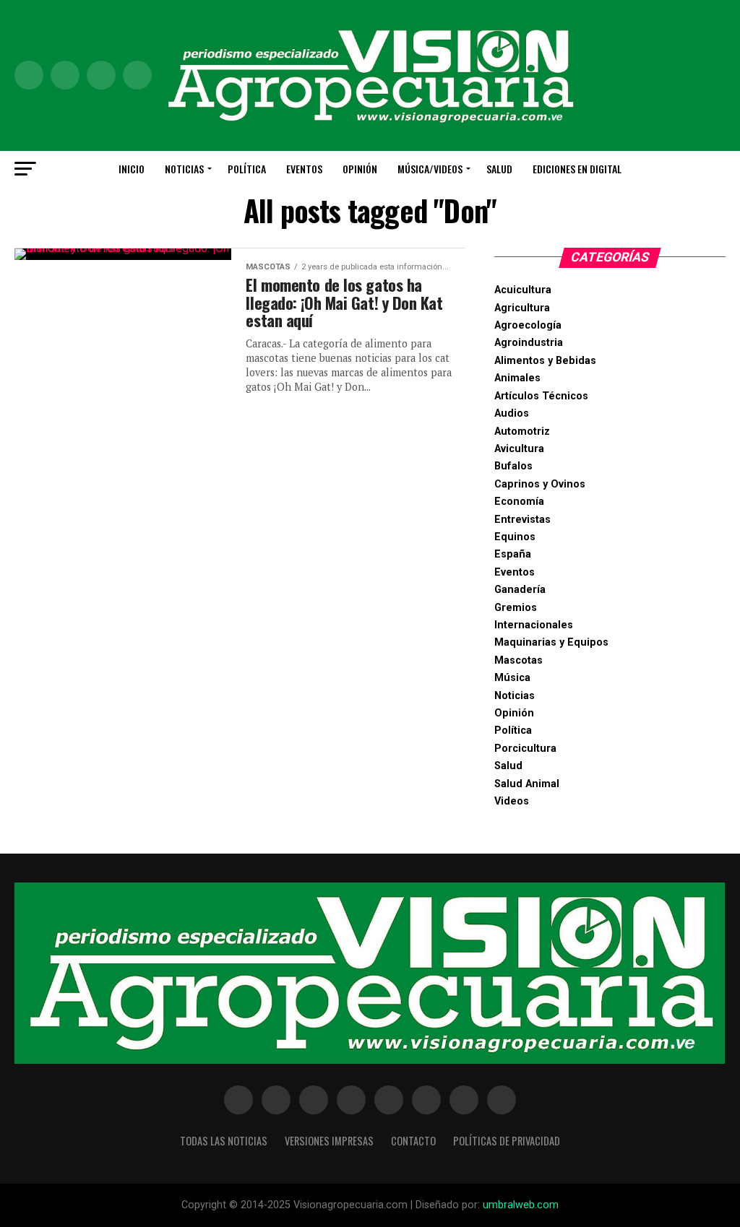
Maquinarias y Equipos (551, 642)
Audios (511, 413)
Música (512, 678)
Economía (519, 501)
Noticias (184, 168)
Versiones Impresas (329, 1140)
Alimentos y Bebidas (545, 361)
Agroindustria (528, 343)
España (512, 554)
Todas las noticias (223, 1140)
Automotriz (522, 431)
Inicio (132, 168)
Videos (511, 801)
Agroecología (528, 325)
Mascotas (518, 660)
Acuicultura (522, 290)
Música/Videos (429, 168)
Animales (517, 378)
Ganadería (520, 590)
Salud (499, 168)
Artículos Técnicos (541, 396)
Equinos (514, 537)
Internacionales (533, 625)
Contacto (413, 1140)
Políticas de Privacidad (506, 1140)
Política (247, 168)
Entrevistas (522, 519)
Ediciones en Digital (577, 168)
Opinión (360, 168)
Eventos (304, 168)
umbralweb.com (521, 1205)
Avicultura (519, 449)
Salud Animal (526, 784)
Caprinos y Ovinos (539, 484)
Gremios (515, 608)
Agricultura (522, 308)
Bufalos (513, 466)
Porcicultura (525, 748)
